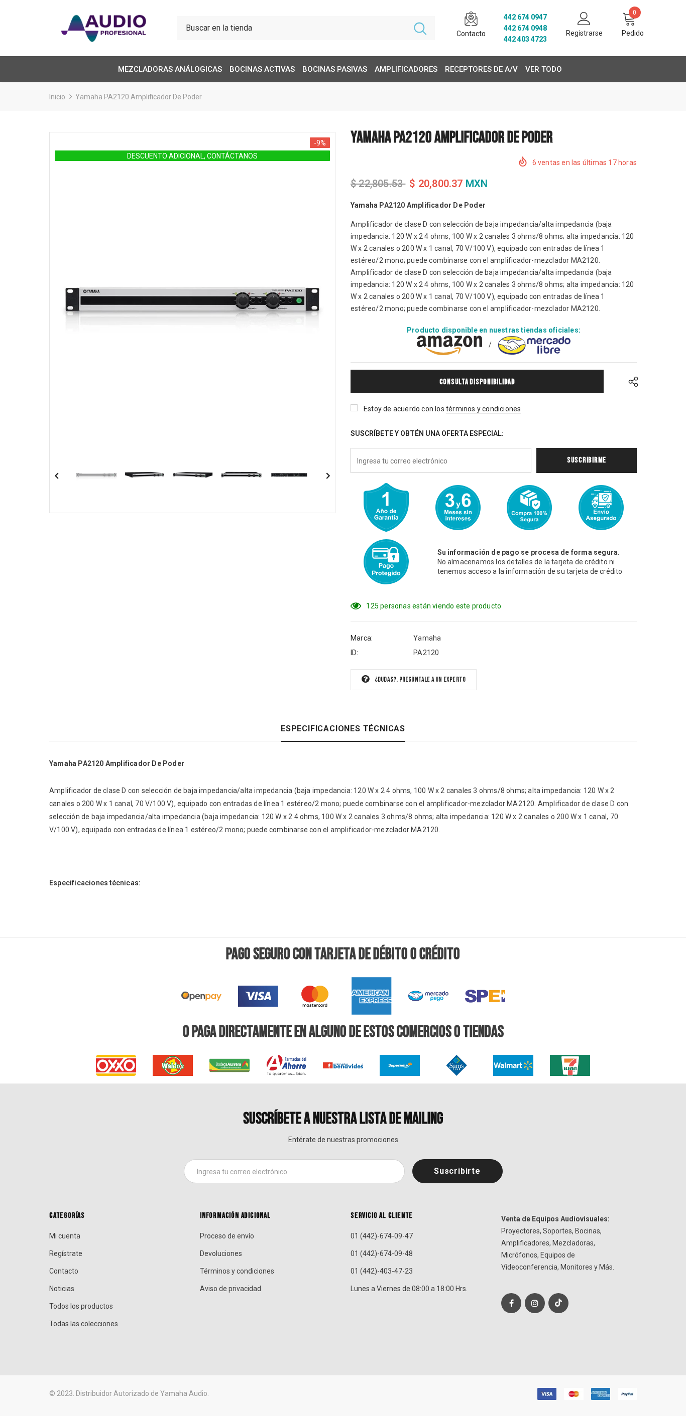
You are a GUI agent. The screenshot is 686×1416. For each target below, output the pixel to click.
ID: (355, 653)
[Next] (321, 475)
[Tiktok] (558, 1303)
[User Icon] (584, 18)
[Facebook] (511, 1303)
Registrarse (584, 33)
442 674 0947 (525, 17)
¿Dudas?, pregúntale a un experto (420, 679)
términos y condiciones (483, 409)
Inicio (57, 97)
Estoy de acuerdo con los (404, 409)
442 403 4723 (525, 39)
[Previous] (64, 475)
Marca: (362, 638)
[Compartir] (630, 381)
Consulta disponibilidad (477, 382)
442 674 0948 (525, 28)
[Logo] (105, 28)
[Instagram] (535, 1303)
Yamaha (427, 638)
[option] (192, 301)
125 (372, 606)
